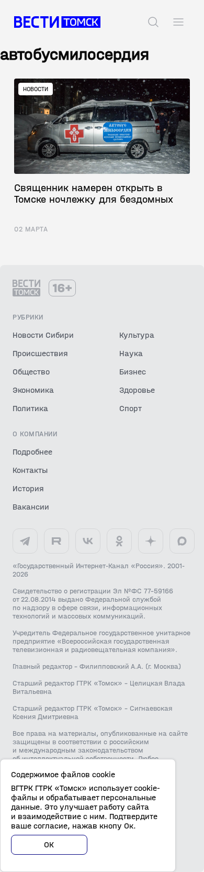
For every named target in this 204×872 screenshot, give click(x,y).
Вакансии (31, 507)
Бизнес (132, 372)
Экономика (33, 390)
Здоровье (137, 390)
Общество (31, 372)
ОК (49, 844)
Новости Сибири (43, 335)
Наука (131, 353)
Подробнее (32, 452)
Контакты (30, 470)
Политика (30, 408)
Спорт (130, 408)
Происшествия (40, 353)
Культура (136, 335)
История (28, 488)
